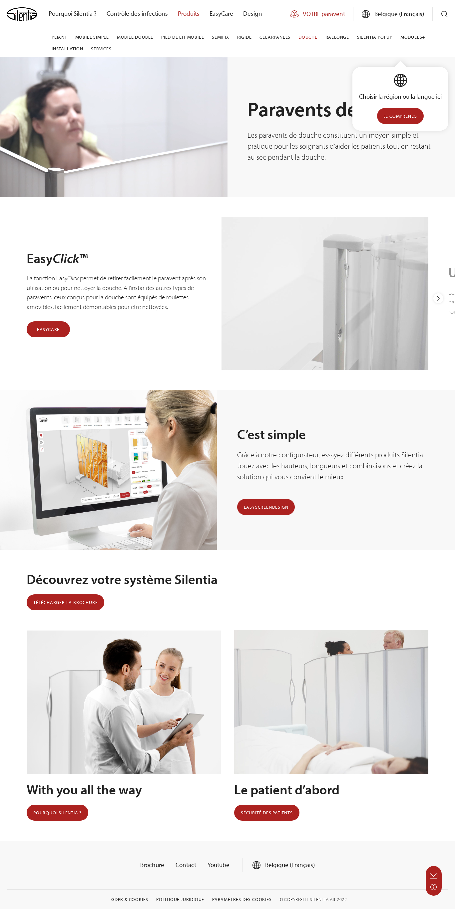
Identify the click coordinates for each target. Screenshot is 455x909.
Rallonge (337, 37)
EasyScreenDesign (266, 507)
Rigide (244, 37)
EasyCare (221, 13)
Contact (186, 865)
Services (101, 49)
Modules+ (412, 37)
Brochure (152, 865)
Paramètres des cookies (242, 899)
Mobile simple (92, 37)
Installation (67, 49)
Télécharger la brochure (65, 602)
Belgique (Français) (289, 865)
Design (252, 13)
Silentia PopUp (374, 37)
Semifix (220, 37)
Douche (307, 37)
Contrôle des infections (137, 13)
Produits (189, 13)
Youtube (218, 865)
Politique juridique (180, 899)
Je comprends (400, 116)
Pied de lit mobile (182, 37)
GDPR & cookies (129, 899)
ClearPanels (274, 37)
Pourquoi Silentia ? (73, 13)
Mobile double (135, 37)
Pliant (59, 37)
